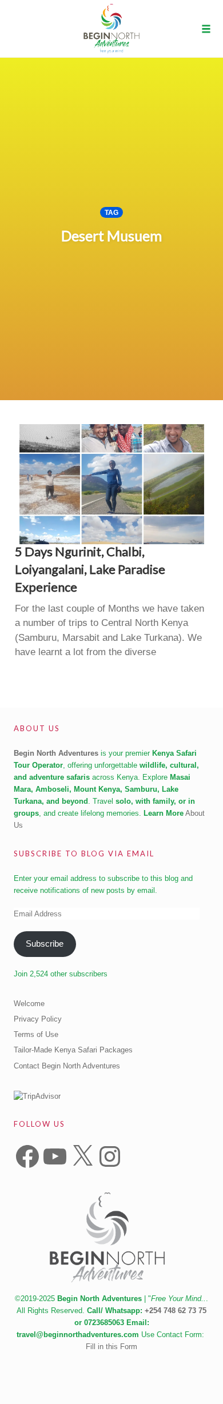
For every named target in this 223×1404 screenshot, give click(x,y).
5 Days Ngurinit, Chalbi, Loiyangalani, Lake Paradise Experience (90, 569)
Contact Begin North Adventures (67, 1066)
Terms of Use (36, 1034)
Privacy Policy (38, 1019)
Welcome (29, 1003)
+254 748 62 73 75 (175, 1310)
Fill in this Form (111, 1346)
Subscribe (44, 943)
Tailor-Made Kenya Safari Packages (73, 1050)
